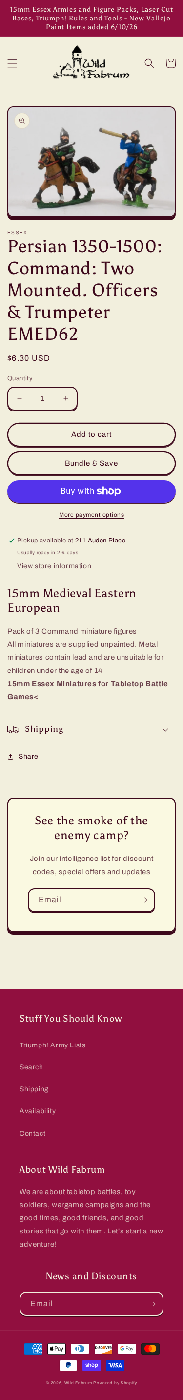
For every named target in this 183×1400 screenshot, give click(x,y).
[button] (12, 63)
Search (31, 1067)
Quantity (20, 378)
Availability (38, 1111)
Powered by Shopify (115, 1383)
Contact (32, 1133)
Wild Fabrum (78, 1383)
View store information (54, 566)
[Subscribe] (143, 900)
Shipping (34, 1089)
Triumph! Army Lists (52, 1045)
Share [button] (29, 756)
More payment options (91, 514)
